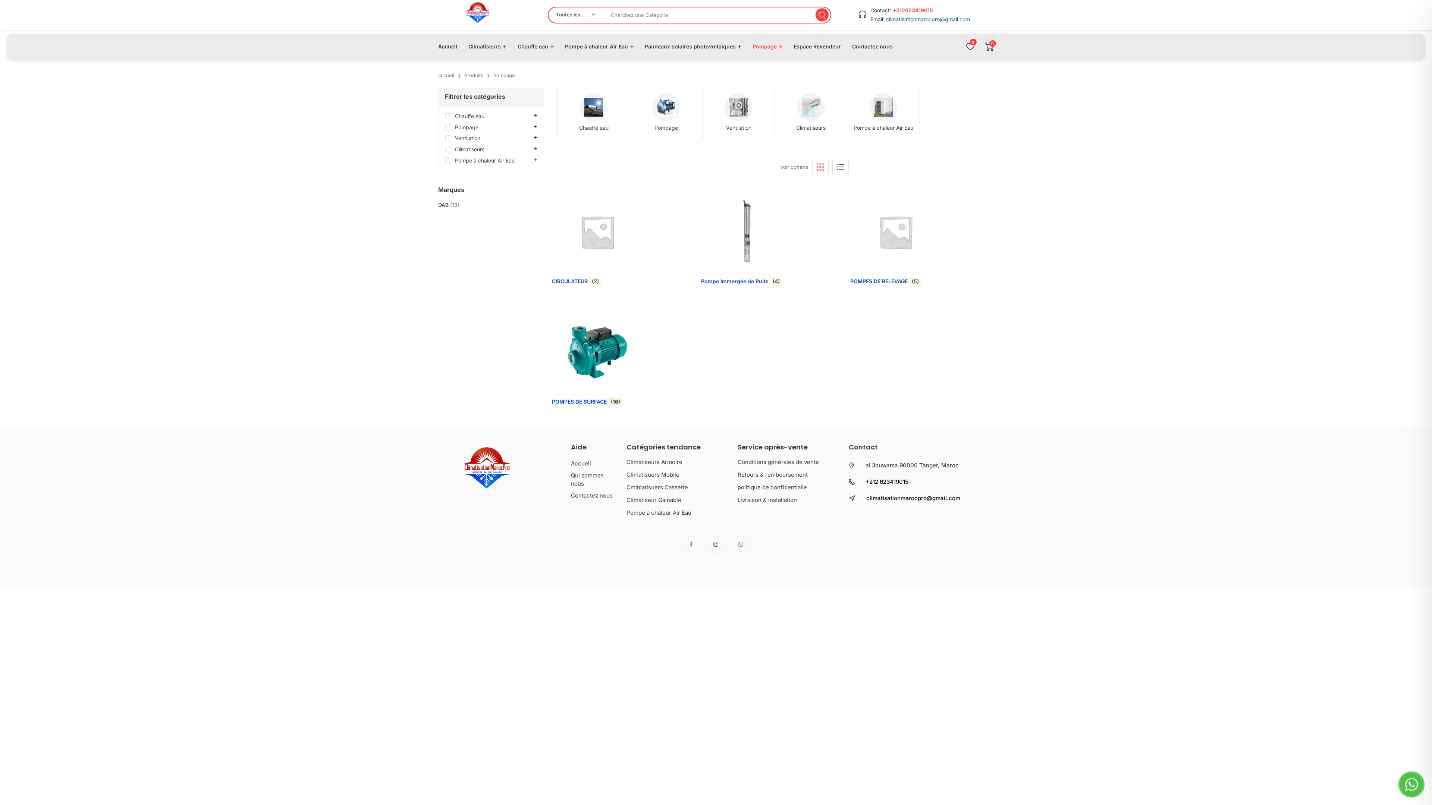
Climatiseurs (484, 46)
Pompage (765, 46)
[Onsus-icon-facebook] (691, 544)
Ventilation (738, 127)
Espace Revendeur (817, 46)
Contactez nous (872, 46)
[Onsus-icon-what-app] (741, 544)
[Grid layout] (820, 167)
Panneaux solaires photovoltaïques (690, 46)
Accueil (447, 46)
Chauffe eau (533, 46)
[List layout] (840, 167)
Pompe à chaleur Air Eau (596, 46)
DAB (443, 205)
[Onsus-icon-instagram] (716, 544)
